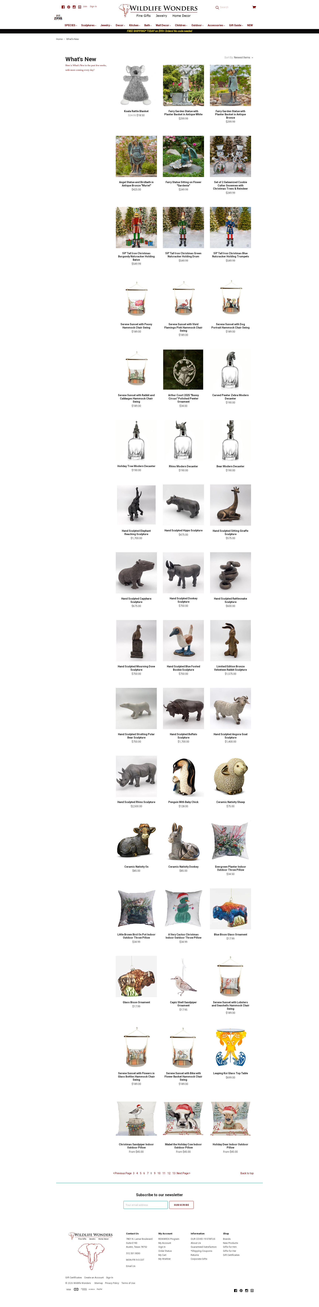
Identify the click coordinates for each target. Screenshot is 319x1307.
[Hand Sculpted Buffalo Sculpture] (183, 708)
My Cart (162, 1255)
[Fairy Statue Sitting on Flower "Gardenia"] (183, 156)
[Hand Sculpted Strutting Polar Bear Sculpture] (136, 708)
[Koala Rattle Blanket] (136, 85)
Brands (227, 1239)
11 (163, 1173)
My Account (164, 1243)
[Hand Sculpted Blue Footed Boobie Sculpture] (183, 640)
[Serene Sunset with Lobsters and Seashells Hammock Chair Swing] (230, 976)
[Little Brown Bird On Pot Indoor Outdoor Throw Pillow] (136, 908)
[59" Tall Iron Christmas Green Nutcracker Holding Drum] (183, 227)
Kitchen (134, 25)
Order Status (165, 1251)
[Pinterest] (68, 7)
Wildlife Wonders (82, 1283)
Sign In (162, 1246)
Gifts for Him (230, 1246)
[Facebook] (63, 7)
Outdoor (196, 25)
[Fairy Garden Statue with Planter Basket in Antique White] (183, 85)
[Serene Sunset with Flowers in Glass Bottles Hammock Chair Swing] (136, 1047)
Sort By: (229, 57)
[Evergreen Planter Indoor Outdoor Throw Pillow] (230, 840)
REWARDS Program (168, 1239)
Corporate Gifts (199, 1258)
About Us (196, 1243)
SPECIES (70, 25)
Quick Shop (136, 100)
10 (158, 1173)
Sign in (93, 6)
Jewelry (105, 25)
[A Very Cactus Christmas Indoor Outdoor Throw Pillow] (183, 908)
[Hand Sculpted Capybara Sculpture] (136, 572)
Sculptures (88, 25)
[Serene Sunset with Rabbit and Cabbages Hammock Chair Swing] (136, 369)
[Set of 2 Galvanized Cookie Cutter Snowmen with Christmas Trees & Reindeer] (230, 156)
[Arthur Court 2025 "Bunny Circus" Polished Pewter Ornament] (183, 369)
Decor (120, 25)
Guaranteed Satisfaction (204, 1246)
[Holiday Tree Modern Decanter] (136, 440)
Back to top (247, 1173)
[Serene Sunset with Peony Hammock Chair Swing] (136, 298)
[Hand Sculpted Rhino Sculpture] (136, 776)
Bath (147, 25)
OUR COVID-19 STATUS (203, 1239)
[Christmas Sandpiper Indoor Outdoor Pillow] (136, 1118)
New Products (230, 1243)
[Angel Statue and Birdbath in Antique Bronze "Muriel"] (136, 156)
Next (183, 1173)
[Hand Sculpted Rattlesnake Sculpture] (230, 572)
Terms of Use (128, 1283)
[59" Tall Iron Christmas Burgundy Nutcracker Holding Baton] (136, 227)
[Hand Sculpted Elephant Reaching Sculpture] (136, 505)
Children (180, 25)
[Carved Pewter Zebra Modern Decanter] (230, 369)
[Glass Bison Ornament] (136, 976)
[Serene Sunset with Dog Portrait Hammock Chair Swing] (230, 298)
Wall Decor (163, 25)
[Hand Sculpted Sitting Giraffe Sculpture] (230, 505)
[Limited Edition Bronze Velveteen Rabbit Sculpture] (230, 640)
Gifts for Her (229, 1251)
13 (173, 1173)
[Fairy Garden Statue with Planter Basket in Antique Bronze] (230, 85)
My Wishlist (164, 1258)
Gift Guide (235, 25)
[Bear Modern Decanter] (230, 440)
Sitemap (98, 1283)
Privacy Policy (112, 1283)
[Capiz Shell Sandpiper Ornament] (183, 976)
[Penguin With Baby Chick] (183, 776)
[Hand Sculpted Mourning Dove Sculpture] (136, 640)
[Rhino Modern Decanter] (183, 440)
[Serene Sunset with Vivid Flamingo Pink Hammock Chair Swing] (183, 298)
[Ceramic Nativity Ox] (136, 840)
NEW (250, 25)
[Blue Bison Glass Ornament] (230, 908)
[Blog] (79, 7)
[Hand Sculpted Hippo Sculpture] (183, 505)
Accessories (216, 25)
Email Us (130, 1266)
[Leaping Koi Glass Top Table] (230, 1047)
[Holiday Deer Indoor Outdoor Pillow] (230, 1118)
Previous (123, 1173)
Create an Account (94, 1277)
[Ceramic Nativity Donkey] (183, 840)
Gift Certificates (231, 1255)
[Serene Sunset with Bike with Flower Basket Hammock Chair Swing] (183, 1047)
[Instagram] (74, 7)
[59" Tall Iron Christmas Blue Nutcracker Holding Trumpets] (230, 227)
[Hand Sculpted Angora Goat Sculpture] (230, 708)
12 (168, 1173)
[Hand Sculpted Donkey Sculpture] (183, 572)
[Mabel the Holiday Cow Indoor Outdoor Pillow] (183, 1118)
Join (85, 6)
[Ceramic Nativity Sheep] (230, 776)
